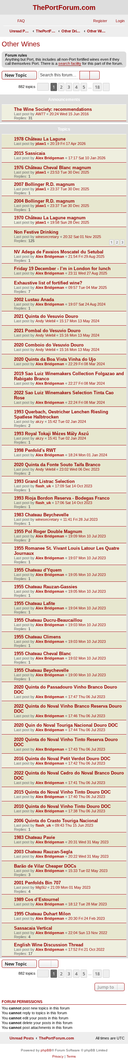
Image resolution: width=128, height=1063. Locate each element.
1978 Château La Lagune (40, 139)
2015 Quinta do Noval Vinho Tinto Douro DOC (62, 792)
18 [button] (97, 87)
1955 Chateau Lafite (34, 603)
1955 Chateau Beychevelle (41, 670)
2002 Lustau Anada (34, 299)
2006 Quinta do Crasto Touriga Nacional (56, 820)
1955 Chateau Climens (37, 636)
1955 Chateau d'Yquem (38, 570)
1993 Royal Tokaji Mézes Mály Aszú (51, 433)
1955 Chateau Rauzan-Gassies (45, 586)
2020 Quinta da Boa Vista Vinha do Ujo (55, 359)
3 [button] (69, 87)
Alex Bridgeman (49, 158)
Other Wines (21, 44)
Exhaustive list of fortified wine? (48, 282)
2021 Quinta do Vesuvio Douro (46, 316)
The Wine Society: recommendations (53, 109)
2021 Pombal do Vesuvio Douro (47, 330)
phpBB (46, 1050)
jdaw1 (40, 144)
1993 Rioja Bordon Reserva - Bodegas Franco (62, 498)
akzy (39, 421)
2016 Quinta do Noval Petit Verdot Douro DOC (62, 758)
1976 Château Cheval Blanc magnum (52, 167)
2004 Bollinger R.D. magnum (44, 201)
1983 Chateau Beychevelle (41, 514)
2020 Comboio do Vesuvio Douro (49, 345)
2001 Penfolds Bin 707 (37, 882)
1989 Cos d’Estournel (36, 899)
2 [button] (61, 87)
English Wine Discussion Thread (48, 944)
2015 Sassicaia (29, 153)
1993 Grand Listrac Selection (44, 481)
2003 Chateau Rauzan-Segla (43, 851)
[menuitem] (18, 21)
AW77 (40, 114)
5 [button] (84, 87)
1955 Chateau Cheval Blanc (42, 653)
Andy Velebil (45, 321)
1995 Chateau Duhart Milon (42, 913)
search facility (69, 63)
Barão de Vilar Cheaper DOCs (45, 866)
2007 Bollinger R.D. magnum (44, 184)
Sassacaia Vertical (33, 928)
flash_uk (43, 486)
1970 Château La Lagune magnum (50, 217)
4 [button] (76, 87)
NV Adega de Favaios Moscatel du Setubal (58, 251)
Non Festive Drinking (36, 232)
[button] (43, 87)
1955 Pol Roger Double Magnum (48, 531)
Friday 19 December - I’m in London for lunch (62, 268)
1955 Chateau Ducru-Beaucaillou (48, 620)
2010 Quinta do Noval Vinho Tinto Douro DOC (62, 806)
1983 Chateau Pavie (34, 837)
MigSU (40, 887)
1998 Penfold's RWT (35, 450)
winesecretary (47, 237)
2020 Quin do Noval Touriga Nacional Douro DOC (66, 725)
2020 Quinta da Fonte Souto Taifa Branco (57, 464)
